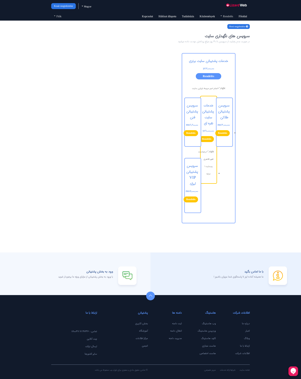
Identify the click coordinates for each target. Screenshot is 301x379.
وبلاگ (247, 338)
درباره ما (246, 323)
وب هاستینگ (209, 323)
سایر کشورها (91, 354)
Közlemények (207, 16)
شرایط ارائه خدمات (228, 370)
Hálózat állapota (167, 16)
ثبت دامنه (177, 323)
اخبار (247, 331)
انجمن (145, 346)
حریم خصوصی (210, 370)
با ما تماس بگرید (254, 271)
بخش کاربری (141, 323)
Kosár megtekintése (63, 6)
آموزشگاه (143, 331)
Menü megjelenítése (237, 26)
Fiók (58, 16)
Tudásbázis (188, 16)
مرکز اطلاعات (142, 338)
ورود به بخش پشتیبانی (99, 271)
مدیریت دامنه (175, 338)
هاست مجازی (209, 346)
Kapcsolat (147, 16)
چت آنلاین (92, 339)
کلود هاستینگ (208, 338)
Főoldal (243, 16)
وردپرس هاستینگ (207, 331)
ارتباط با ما (245, 346)
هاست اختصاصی (207, 353)
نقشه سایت (245, 370)
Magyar (87, 6)
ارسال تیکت (91, 346)
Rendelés (227, 16)
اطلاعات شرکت (242, 353)
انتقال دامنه (176, 331)
